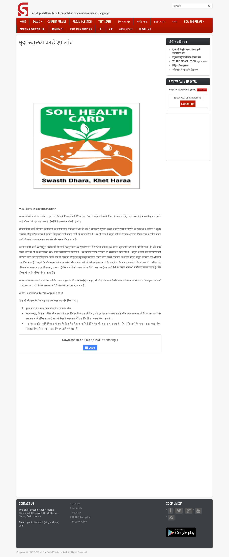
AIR (110, 29)
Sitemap (76, 512)
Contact (76, 503)
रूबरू (174, 21)
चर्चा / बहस (142, 21)
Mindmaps (57, 29)
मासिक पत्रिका (125, 29)
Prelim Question (82, 21)
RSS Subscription (81, 517)
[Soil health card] (86, 145)
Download (145, 29)
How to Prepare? (194, 21)
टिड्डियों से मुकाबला (180, 65)
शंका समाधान (159, 21)
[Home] (23, 6)
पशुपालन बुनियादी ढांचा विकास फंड (186, 57)
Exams (36, 21)
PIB (100, 29)
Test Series (104, 21)
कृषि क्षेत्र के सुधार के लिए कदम (185, 69)
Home (23, 21)
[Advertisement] (90, 71)
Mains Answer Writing (32, 29)
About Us (77, 508)
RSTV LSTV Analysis (81, 29)
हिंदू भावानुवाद (124, 21)
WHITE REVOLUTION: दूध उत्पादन (189, 61)
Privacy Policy (79, 521)
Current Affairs (56, 21)
